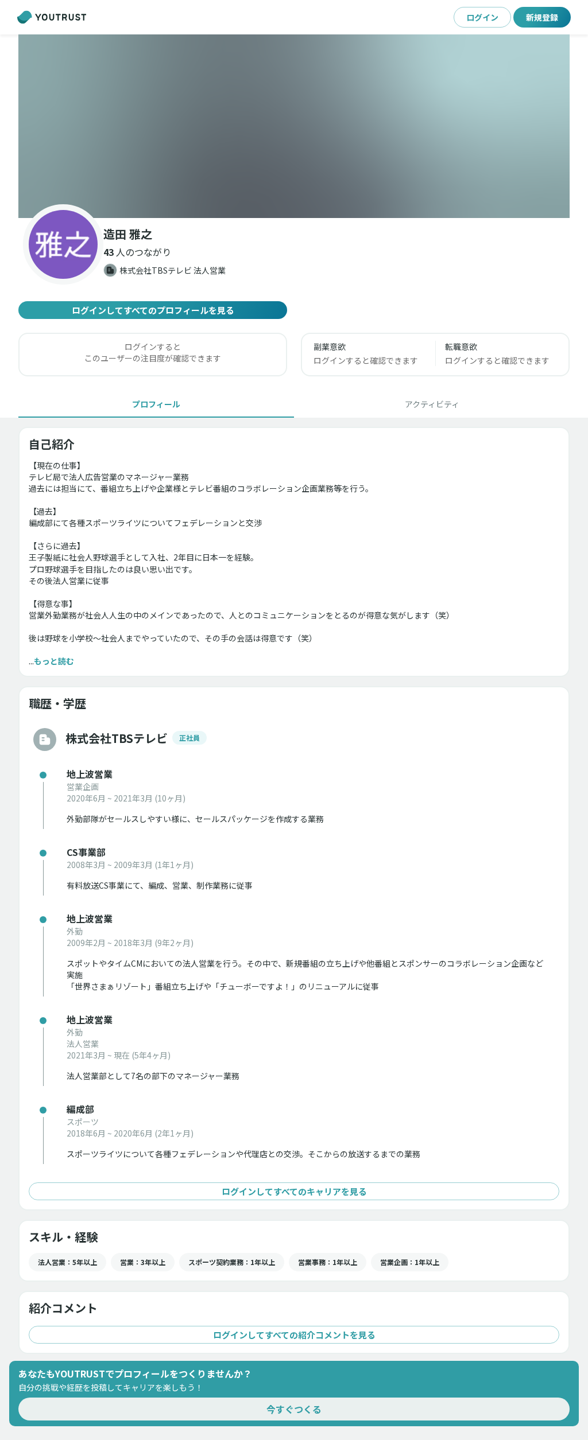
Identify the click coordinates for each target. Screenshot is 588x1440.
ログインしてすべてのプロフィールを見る (153, 310)
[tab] (156, 404)
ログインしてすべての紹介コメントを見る (294, 1335)
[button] (294, 126)
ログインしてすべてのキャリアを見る (294, 1191)
